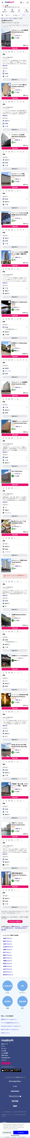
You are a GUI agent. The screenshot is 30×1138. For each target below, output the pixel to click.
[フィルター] (2, 15)
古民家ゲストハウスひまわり (19, 656)
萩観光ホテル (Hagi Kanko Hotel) (19, 303)
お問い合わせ (4, 1055)
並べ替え (15, 15)
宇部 (16, 179)
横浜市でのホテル (7, 941)
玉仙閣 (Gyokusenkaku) (18, 615)
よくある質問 (4, 1053)
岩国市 (16, 257)
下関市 (23, 15)
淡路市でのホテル (7, 958)
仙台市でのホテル (7, 969)
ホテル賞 (3, 1051)
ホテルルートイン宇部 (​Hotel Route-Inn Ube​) (18, 175)
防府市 (16, 140)
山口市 (16, 35)
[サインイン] (27, 2)
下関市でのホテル (15, 926)
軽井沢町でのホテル (8, 974)
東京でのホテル (7, 952)
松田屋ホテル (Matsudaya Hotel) (19, 344)
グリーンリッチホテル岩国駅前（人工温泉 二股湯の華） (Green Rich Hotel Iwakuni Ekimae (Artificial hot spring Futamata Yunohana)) (19, 253)
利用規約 (4, 1122)
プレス (3, 1046)
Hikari (15, 526)
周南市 (16, 789)
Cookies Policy (7, 1137)
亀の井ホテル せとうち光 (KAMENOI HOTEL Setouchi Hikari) (18, 522)
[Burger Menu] (2, 2)
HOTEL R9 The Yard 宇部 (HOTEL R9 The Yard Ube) (19, 745)
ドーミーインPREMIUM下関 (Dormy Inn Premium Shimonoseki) (19, 696)
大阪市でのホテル (7, 944)
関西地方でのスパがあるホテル (9, 1019)
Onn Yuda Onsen (16, 471)
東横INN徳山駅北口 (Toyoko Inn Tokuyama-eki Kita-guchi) (18, 874)
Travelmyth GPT (5, 1057)
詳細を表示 (14, 79)
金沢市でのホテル (7, 972)
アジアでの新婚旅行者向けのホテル (10, 1023)
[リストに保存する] (9, 30)
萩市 (15, 307)
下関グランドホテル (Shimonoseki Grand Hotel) (17, 824)
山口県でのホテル (8, 928)
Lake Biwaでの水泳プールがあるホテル (11, 1026)
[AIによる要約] (8, 58)
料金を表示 (15, 48)
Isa (19, 658)
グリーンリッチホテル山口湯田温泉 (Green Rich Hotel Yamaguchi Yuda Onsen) (19, 214)
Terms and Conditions (21, 1137)
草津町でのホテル (5, 1033)
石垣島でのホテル (7, 966)
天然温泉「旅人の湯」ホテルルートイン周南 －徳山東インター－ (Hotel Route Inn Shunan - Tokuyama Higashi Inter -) (19, 785)
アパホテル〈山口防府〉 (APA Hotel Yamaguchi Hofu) (18, 135)
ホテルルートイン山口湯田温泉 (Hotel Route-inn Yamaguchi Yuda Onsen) (19, 31)
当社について (4, 1044)
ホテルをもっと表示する (15, 921)
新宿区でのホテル (7, 963)
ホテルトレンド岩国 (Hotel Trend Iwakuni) (19, 561)
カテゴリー (4, 1048)
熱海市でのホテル (7, 955)
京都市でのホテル (7, 938)
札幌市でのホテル (7, 949)
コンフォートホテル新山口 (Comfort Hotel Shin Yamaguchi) (19, 85)
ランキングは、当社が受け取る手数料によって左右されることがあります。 (14, 26)
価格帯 (7, 15)
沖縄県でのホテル (7, 960)
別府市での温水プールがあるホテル (10, 1029)
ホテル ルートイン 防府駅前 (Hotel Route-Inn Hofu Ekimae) (19, 383)
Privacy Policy (14, 1137)
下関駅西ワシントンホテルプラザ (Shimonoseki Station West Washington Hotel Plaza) (19, 422)
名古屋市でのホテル (8, 947)
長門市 (15, 618)
